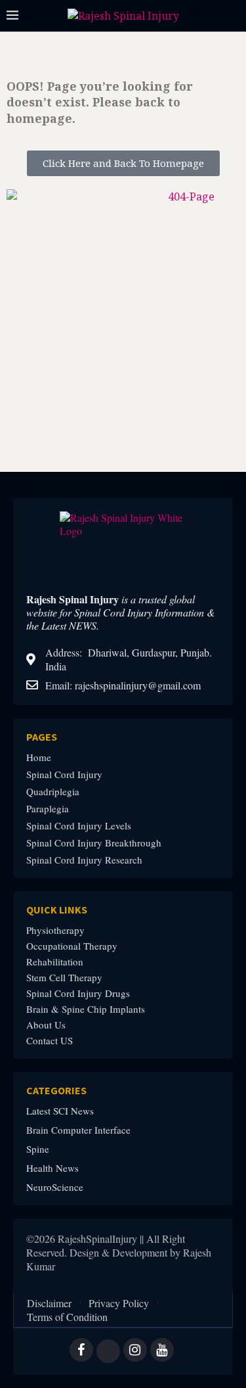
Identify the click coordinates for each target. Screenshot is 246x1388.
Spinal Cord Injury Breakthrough (93, 843)
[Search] (232, 16)
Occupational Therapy (71, 946)
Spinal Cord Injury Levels (78, 826)
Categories (56, 1090)
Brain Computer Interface (78, 1130)
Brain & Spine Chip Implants (85, 1009)
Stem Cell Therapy (64, 978)
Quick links (56, 909)
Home (38, 757)
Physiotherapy (55, 930)
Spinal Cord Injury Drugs (78, 993)
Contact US (49, 1041)
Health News (52, 1168)
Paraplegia (47, 809)
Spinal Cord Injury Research (84, 860)
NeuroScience (54, 1187)
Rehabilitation (54, 962)
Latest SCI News (60, 1111)
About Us (46, 1025)
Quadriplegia (52, 792)
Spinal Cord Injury (64, 774)
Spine (37, 1149)
